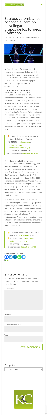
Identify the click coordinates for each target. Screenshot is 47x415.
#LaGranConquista (15, 145)
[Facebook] (6, 257)
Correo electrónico (12, 325)
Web (6, 335)
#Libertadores (23, 235)
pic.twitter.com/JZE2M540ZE (18, 241)
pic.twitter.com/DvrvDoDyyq (18, 147)
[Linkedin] (15, 257)
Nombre (8, 314)
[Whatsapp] (19, 257)
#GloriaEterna (31, 238)
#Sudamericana (23, 142)
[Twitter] (11, 257)
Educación (31, 37)
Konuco (11, 37)
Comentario (9, 288)
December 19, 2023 (30, 153)
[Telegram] (23, 257)
